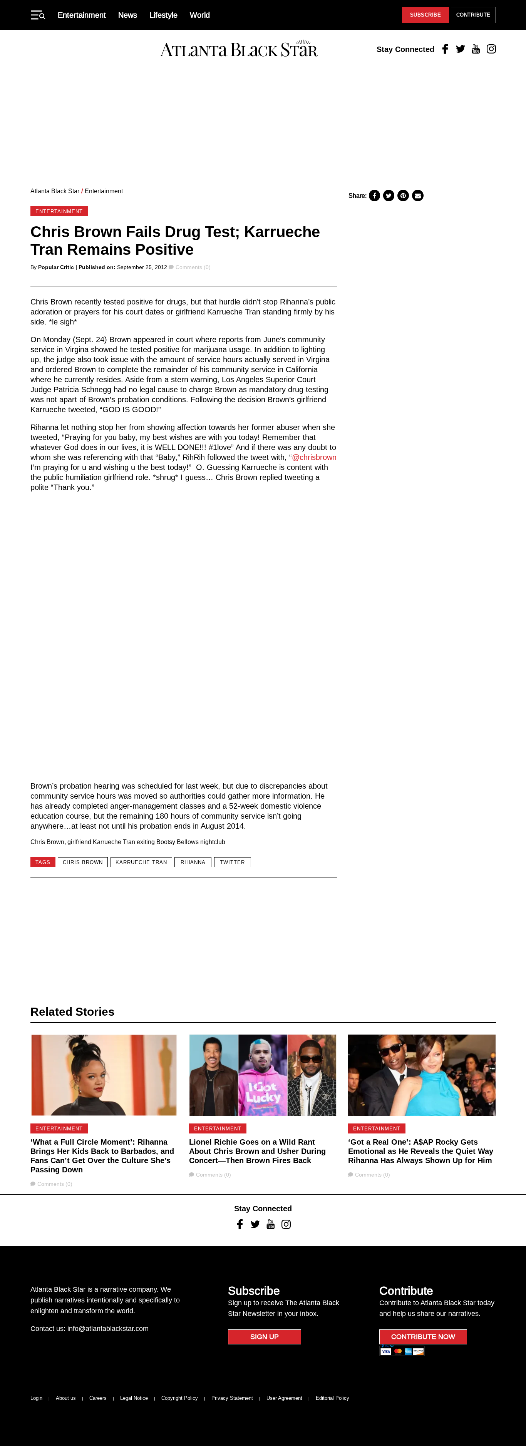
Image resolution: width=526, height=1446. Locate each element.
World (200, 15)
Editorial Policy (332, 1398)
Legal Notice (134, 1398)
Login (36, 1398)
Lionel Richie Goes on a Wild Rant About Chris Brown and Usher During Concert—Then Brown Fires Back (257, 1151)
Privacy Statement (232, 1398)
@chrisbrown (314, 457)
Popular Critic (56, 267)
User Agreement (284, 1398)
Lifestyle (163, 15)
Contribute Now (423, 1337)
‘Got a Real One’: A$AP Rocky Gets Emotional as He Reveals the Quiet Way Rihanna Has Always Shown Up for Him (420, 1151)
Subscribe (425, 15)
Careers (98, 1398)
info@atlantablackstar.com (108, 1328)
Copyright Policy (179, 1398)
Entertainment (82, 15)
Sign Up (264, 1337)
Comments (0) (193, 267)
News (127, 15)
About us (66, 1398)
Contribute (473, 15)
